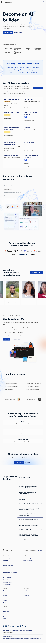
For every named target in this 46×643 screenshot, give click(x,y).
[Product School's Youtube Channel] (13, 626)
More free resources (7, 602)
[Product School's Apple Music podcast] (22, 626)
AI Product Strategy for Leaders (9, 579)
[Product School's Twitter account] (15, 626)
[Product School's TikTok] (11, 626)
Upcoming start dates (7, 584)
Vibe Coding (5, 560)
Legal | (4, 630)
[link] (8, 32)
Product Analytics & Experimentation (10, 572)
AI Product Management (7, 558)
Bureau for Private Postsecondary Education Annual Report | (27, 638)
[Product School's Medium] (18, 626)
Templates (5, 595)
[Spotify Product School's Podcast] (20, 626)
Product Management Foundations (9, 567)
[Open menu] (44, 2)
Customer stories (26, 562)
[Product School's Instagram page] (8, 626)
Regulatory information (7, 636)
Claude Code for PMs (7, 562)
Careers (4, 618)
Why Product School (7, 608)
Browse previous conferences (29, 593)
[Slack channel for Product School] (3, 626)
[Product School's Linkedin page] (6, 626)
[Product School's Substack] (25, 626)
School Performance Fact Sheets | (11, 638)
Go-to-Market (6, 575)
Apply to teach (6, 616)
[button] (18, 32)
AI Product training (27, 558)
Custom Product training (28, 560)
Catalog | (4, 638)
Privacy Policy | (16, 630)
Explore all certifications (7, 582)
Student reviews (6, 611)
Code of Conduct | (9, 630)
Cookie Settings (29, 630)
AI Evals (4, 570)
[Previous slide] (4, 378)
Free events (5, 600)
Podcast (4, 593)
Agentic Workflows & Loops (8, 565)
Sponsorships (26, 595)
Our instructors (6, 613)
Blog (4, 590)
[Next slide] (7, 378)
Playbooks (5, 597)
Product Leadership (7, 577)
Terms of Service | (22, 630)
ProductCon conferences (28, 590)
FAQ (3, 620)
